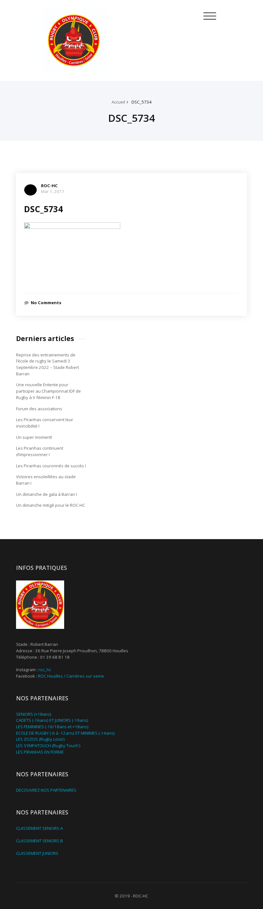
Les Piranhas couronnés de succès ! (51, 466)
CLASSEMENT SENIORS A (39, 828)
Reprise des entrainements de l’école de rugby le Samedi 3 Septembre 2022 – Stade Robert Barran (47, 364)
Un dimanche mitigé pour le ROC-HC (50, 505)
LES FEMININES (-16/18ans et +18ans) (52, 727)
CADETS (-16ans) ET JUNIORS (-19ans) (52, 720)
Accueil (118, 102)
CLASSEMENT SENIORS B (39, 841)
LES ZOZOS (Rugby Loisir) (40, 739)
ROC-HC (49, 185)
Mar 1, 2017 (52, 191)
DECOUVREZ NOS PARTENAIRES (46, 790)
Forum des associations (39, 409)
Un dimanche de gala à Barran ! (46, 494)
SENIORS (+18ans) (33, 714)
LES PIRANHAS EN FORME (40, 752)
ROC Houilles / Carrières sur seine (71, 676)
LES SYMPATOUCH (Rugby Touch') (48, 745)
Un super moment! (34, 437)
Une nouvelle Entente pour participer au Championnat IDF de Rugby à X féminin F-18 (48, 391)
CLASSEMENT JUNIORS (37, 853)
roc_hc (44, 669)
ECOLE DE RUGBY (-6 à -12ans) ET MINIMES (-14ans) (65, 733)
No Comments (46, 302)
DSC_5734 (142, 102)
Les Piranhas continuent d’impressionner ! (39, 451)
